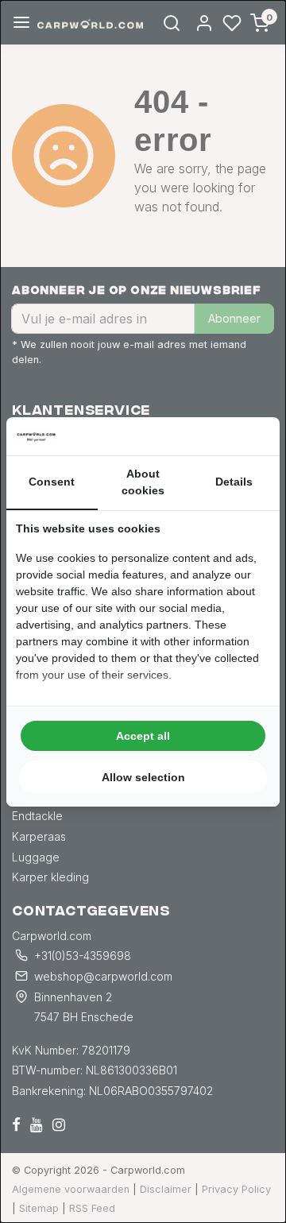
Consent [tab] (52, 481)
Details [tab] (234, 481)
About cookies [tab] (143, 482)
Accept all (143, 736)
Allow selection (143, 777)
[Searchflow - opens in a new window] (250, 436)
